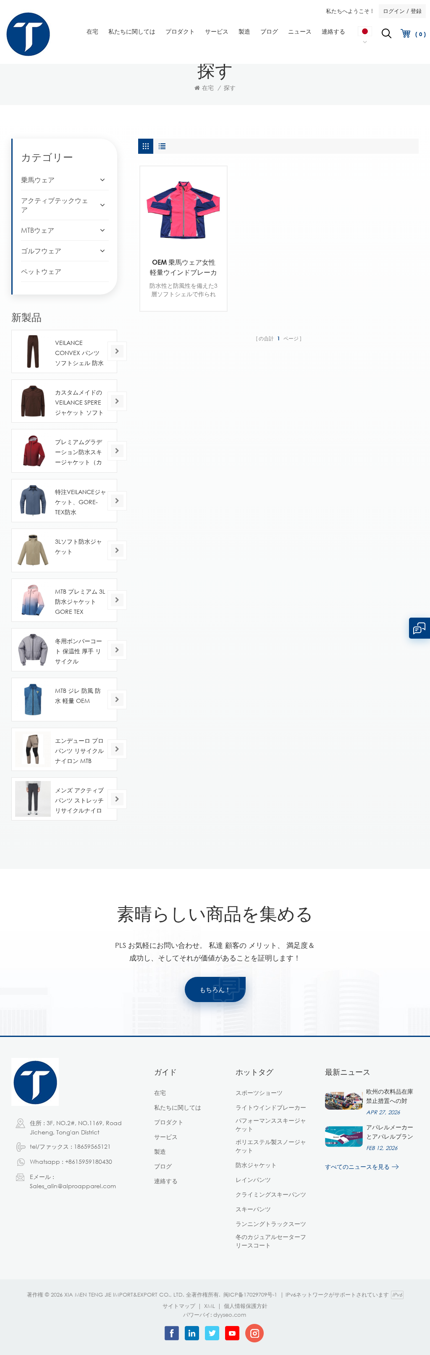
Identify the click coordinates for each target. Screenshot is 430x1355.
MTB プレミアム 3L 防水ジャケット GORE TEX (80, 601)
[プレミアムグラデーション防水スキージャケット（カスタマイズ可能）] (33, 450)
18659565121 (92, 1146)
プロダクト (180, 31)
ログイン (394, 11)
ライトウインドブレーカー (271, 1107)
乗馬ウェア (38, 180)
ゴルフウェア (41, 251)
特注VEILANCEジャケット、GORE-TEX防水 (80, 502)
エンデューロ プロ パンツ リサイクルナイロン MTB (79, 750)
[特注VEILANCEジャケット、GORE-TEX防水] (33, 500)
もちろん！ (215, 989)
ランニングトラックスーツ (271, 1223)
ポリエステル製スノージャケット (271, 1146)
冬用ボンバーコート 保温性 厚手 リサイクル (78, 651)
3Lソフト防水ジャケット (78, 546)
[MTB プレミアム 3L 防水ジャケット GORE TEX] (33, 600)
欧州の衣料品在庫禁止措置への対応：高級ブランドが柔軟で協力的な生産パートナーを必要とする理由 (389, 1096)
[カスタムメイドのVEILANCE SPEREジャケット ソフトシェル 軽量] (33, 401)
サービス (216, 31)
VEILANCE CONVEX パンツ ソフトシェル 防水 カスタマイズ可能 (79, 353)
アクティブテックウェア (54, 205)
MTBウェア (37, 230)
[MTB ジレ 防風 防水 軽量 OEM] (33, 699)
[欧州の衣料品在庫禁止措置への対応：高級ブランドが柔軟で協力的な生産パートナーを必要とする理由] (344, 1101)
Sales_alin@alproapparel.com (73, 1185)
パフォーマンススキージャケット (271, 1124)
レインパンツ (253, 1179)
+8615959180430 (88, 1161)
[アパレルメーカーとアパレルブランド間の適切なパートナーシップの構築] (344, 1136)
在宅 (92, 31)
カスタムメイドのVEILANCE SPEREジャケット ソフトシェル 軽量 (79, 403)
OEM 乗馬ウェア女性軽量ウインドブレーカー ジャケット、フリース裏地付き (183, 267)
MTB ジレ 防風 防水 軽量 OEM (78, 695)
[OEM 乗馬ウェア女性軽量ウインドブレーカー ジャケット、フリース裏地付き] (183, 209)
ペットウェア (41, 271)
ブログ (269, 31)
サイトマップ (179, 1305)
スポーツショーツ (259, 1092)
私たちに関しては (131, 31)
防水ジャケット (256, 1164)
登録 (416, 11)
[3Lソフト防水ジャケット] (33, 550)
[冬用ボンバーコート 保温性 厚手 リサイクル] (33, 650)
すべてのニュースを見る (357, 1166)
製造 (244, 31)
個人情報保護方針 (245, 1305)
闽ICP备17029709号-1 (250, 1294)
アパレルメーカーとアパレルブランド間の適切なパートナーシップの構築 (389, 1132)
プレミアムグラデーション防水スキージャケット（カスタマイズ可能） (78, 452)
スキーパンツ (253, 1209)
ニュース (300, 31)
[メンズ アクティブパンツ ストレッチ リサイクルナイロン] (33, 799)
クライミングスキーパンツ (271, 1194)
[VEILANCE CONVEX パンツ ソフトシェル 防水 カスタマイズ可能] (33, 351)
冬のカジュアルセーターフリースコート (271, 1241)
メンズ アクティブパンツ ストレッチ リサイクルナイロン (79, 801)
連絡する (333, 31)
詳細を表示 (177, 240)
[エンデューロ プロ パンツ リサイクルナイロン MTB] (33, 749)
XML (209, 1305)
